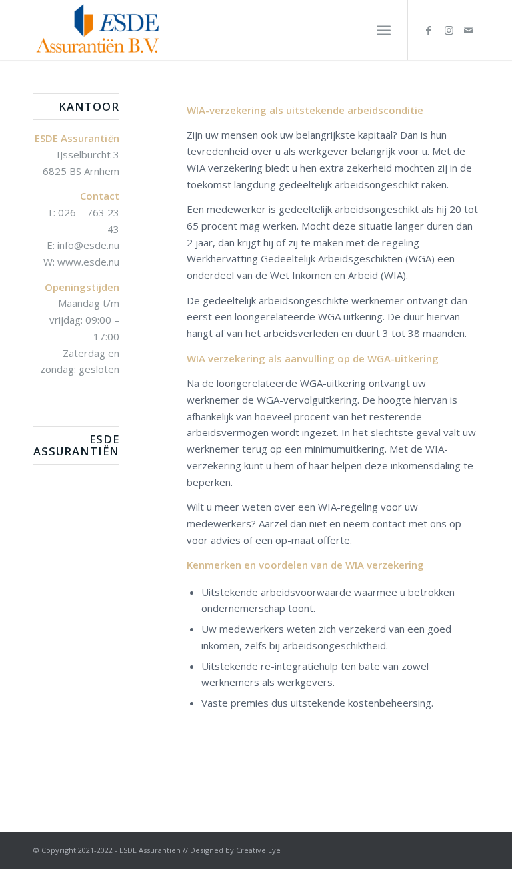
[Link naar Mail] (469, 30)
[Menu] (384, 30)
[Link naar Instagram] (449, 30)
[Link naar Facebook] (429, 30)
